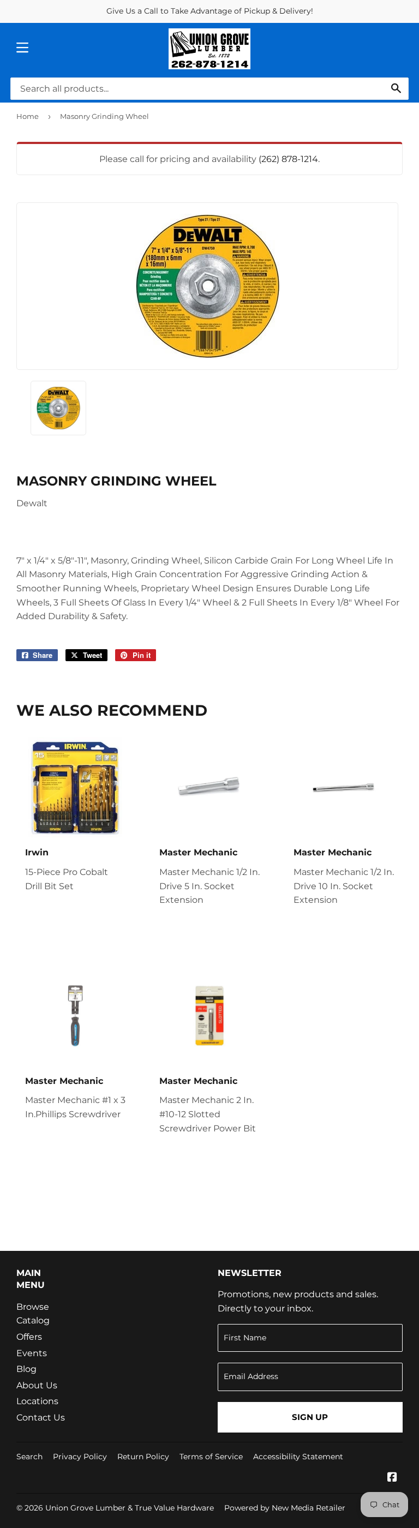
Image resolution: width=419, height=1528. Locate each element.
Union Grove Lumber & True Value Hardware (129, 1507)
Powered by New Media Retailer (284, 1507)
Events (31, 1353)
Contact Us (40, 1417)
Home (27, 116)
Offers (29, 1337)
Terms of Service (211, 1456)
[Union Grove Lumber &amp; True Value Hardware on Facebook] (392, 1478)
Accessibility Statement (298, 1456)
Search (29, 1456)
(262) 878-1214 (288, 159)
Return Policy (143, 1456)
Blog (26, 1369)
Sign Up (310, 1417)
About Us (36, 1385)
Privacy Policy (80, 1456)
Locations (37, 1401)
